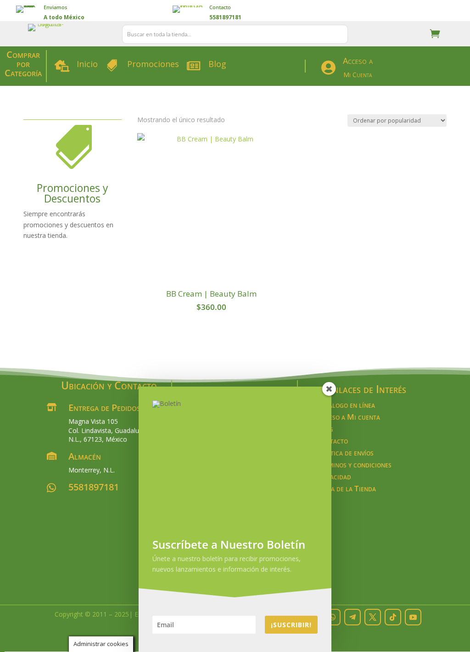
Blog (217, 63)
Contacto (220, 7)
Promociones (153, 63)
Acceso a (358, 60)
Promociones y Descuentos (72, 193)
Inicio (87, 63)
